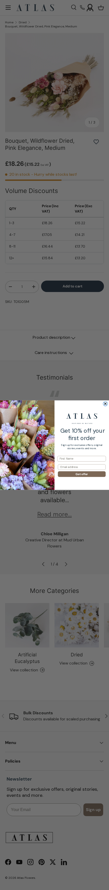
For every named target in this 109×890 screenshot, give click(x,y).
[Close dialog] (105, 403)
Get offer (82, 474)
